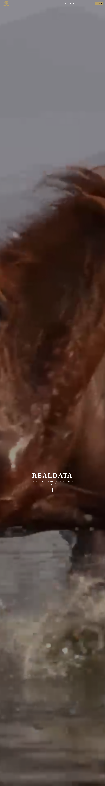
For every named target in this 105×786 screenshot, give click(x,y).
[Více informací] (52, 490)
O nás (66, 3)
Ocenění (99, 3)
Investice (80, 3)
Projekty (72, 3)
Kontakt (88, 3)
